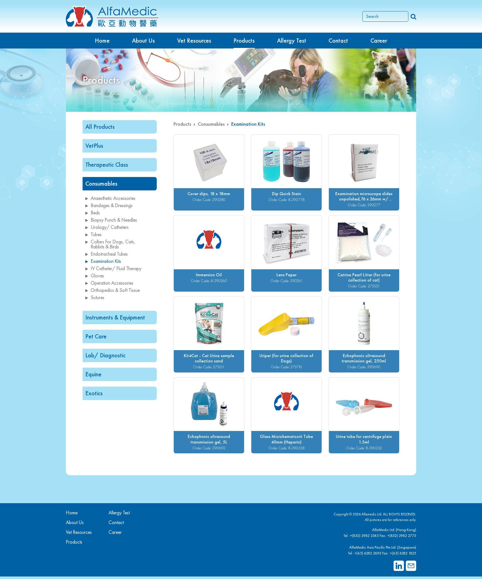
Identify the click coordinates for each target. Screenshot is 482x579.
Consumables (101, 184)
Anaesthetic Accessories (113, 198)
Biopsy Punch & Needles (114, 220)
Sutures (97, 297)
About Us (143, 41)
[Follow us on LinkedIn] (399, 566)
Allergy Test (119, 512)
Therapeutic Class (106, 165)
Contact (338, 41)
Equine (93, 374)
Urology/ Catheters (110, 227)
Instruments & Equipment (115, 317)
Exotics (94, 393)
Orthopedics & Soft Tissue (115, 290)
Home (102, 41)
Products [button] (244, 41)
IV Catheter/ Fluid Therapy (116, 268)
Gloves (97, 275)
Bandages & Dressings (111, 205)
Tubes (96, 234)
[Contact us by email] (411, 566)
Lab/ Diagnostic (105, 355)
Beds (95, 212)
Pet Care (96, 336)
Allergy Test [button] (291, 41)
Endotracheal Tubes (109, 254)
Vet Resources (194, 41)
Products (182, 124)
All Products (100, 127)
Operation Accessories (112, 283)
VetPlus (94, 146)
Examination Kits (106, 261)
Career (378, 41)
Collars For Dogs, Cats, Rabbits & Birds (113, 244)
